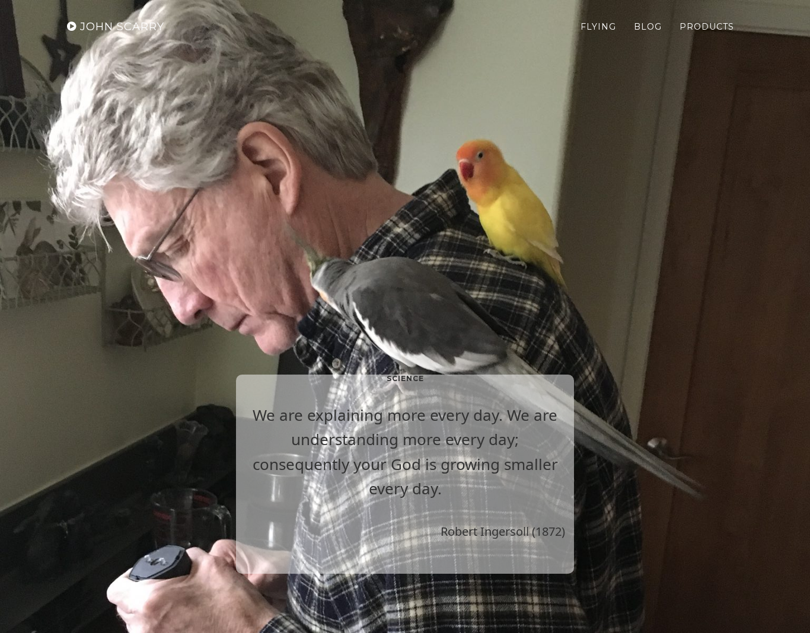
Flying (598, 26)
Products (707, 26)
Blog (648, 26)
